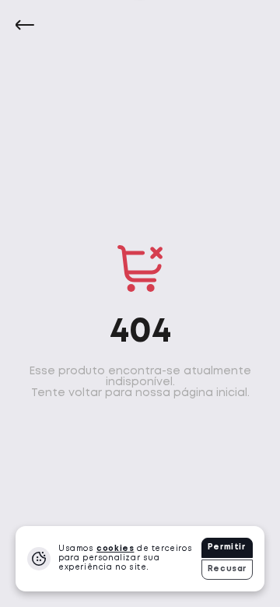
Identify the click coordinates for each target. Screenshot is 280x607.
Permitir (227, 547)
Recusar (227, 569)
